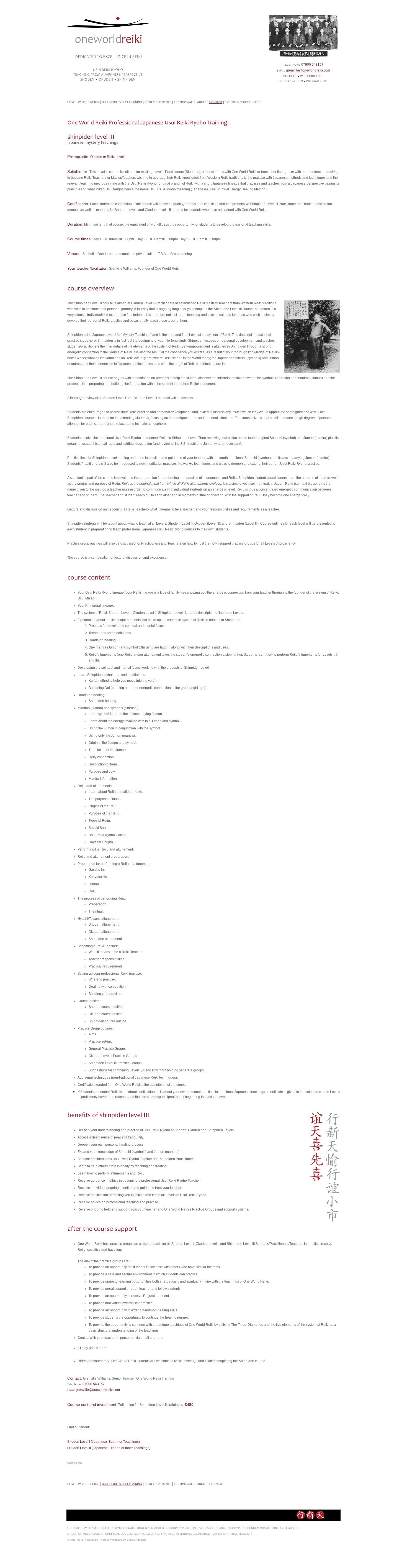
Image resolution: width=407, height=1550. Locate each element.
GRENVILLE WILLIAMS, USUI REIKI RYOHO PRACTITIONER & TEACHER (115, 1527)
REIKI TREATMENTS (158, 102)
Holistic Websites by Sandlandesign (123, 1539)
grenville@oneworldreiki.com (308, 70)
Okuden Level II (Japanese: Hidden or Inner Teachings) (108, 1448)
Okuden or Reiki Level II (108, 157)
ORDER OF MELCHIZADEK (85, 1533)
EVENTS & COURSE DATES (243, 102)
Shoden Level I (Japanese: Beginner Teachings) (103, 1442)
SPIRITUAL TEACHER (237, 1533)
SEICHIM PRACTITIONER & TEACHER (191, 1527)
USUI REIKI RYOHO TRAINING (122, 102)
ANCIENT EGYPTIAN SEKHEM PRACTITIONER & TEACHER (258, 1527)
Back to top (74, 1462)
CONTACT (215, 102)
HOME (71, 102)
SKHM (216, 1533)
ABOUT (202, 102)
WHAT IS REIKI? (88, 102)
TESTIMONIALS (184, 102)
